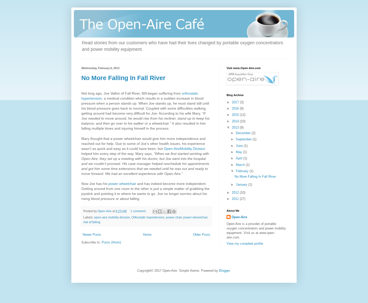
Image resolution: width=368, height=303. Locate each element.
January (242, 184)
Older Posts (201, 234)
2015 (236, 115)
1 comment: (138, 211)
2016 (236, 108)
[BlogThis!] (159, 211)
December (244, 133)
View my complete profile (245, 243)
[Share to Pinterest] (173, 211)
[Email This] (154, 211)
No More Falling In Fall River (123, 77)
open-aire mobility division (112, 217)
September (244, 139)
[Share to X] (164, 211)
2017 (236, 102)
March (241, 165)
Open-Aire (239, 217)
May (239, 152)
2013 (236, 127)
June (240, 146)
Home (147, 234)
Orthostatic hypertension (147, 217)
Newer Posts (92, 234)
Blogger (224, 270)
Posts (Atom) (111, 242)
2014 (236, 121)
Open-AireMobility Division (184, 149)
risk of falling (91, 222)
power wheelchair (122, 184)
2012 (236, 192)
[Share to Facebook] (169, 211)
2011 (236, 199)
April (239, 158)
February (243, 171)
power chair (174, 217)
